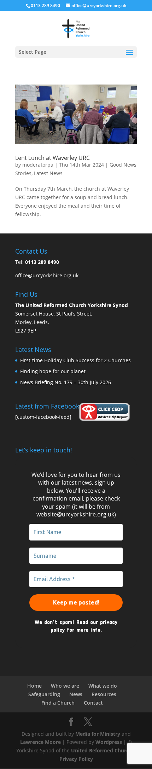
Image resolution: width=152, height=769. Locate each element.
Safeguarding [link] (44, 694)
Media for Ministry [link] (98, 733)
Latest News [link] (48, 173)
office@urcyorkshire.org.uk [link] (46, 275)
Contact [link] (93, 702)
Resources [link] (104, 694)
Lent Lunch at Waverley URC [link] (52, 158)
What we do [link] (102, 685)
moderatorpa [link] (37, 164)
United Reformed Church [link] (101, 750)
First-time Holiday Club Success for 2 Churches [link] (75, 360)
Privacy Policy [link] (76, 759)
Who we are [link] (65, 685)
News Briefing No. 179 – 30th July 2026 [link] (65, 382)
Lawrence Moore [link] (40, 742)
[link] (76, 28)
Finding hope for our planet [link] (53, 371)
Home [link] (34, 685)
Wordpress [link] (108, 742)
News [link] (75, 694)
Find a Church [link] (58, 702)
